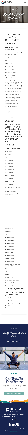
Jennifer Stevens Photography (17, 430)
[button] (25, 2)
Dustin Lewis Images (14, 431)
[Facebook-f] (12, 419)
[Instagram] (15, 419)
